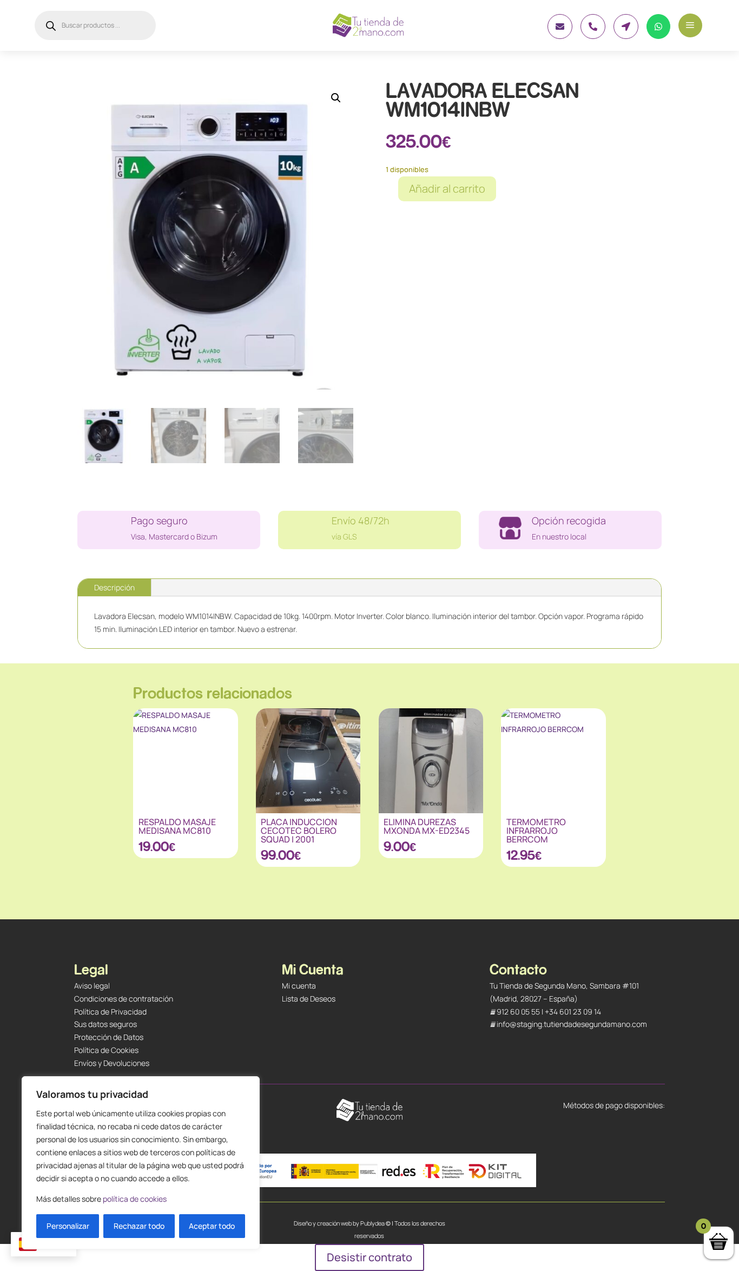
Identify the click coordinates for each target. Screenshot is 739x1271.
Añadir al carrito (447, 188)
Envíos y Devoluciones (111, 1063)
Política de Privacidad (110, 1011)
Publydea (372, 1223)
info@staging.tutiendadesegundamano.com (572, 1024)
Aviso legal (92, 985)
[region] (141, 1162)
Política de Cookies (106, 1050)
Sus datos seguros (105, 1024)
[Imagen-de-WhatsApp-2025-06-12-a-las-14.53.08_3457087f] (559, 36)
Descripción (114, 587)
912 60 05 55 (518, 1011)
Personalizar (68, 1226)
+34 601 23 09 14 (573, 1011)
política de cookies (135, 1199)
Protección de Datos (108, 1037)
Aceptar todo (212, 1226)
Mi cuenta (299, 985)
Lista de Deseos (308, 998)
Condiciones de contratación (123, 998)
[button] (336, 98)
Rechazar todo (139, 1226)
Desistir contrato (369, 1257)
